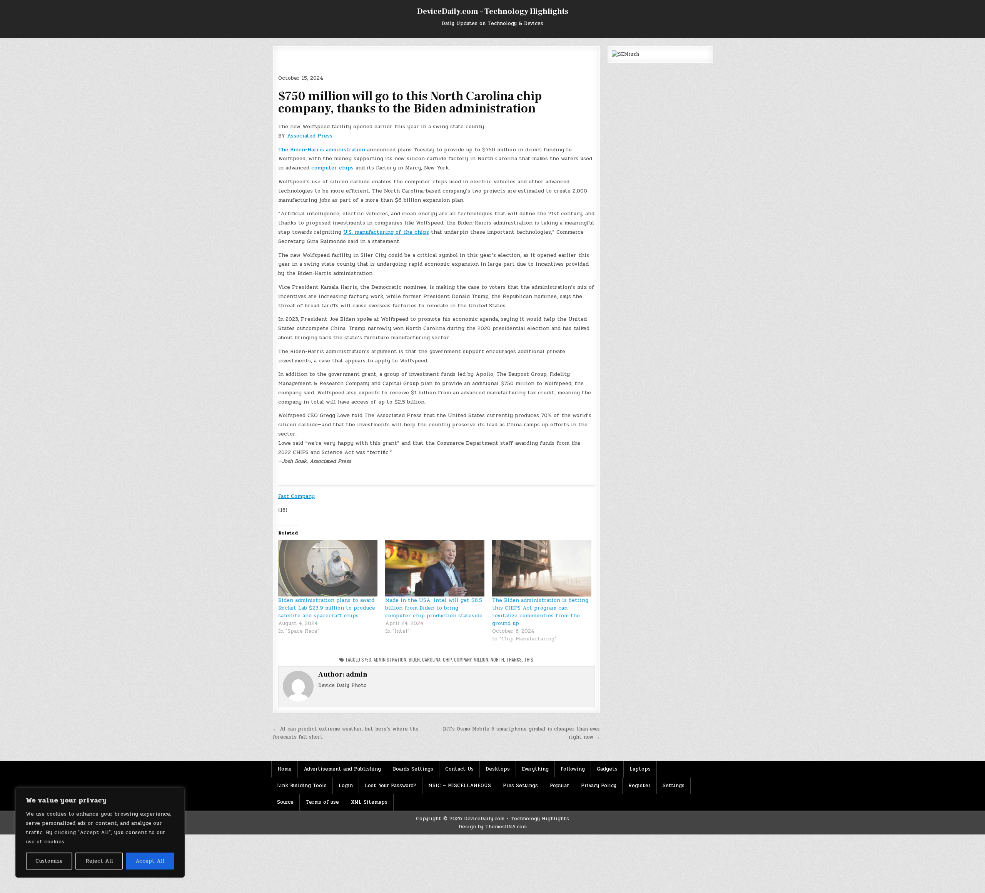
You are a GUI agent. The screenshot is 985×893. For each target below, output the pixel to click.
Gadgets (607, 769)
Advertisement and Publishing (342, 769)
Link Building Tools (302, 785)
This (528, 659)
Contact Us (459, 769)
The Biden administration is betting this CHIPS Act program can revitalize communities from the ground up (540, 611)
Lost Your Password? (390, 785)
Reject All (99, 861)
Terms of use (322, 802)
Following (573, 769)
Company (462, 659)
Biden (414, 659)
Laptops (640, 769)
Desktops (498, 769)
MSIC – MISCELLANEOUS (459, 785)
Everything (535, 769)
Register (639, 785)
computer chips (332, 168)
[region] (100, 832)
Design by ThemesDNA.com (493, 827)
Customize (49, 861)
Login (346, 785)
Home (284, 769)
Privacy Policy (598, 785)
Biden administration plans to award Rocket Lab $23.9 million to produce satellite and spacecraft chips (326, 608)
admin (356, 674)
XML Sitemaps (369, 802)
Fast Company (296, 496)
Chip (447, 659)
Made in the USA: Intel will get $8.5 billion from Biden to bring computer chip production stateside (433, 608)
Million (481, 659)
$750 (366, 659)
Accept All (150, 861)
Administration (390, 659)
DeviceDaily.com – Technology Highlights (492, 12)
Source (285, 802)
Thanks (514, 659)
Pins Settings (520, 785)
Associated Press (309, 136)
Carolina (431, 659)
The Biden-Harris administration (321, 150)
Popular (559, 785)
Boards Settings (413, 769)
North (497, 659)
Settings (673, 785)
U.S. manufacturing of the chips (386, 232)
